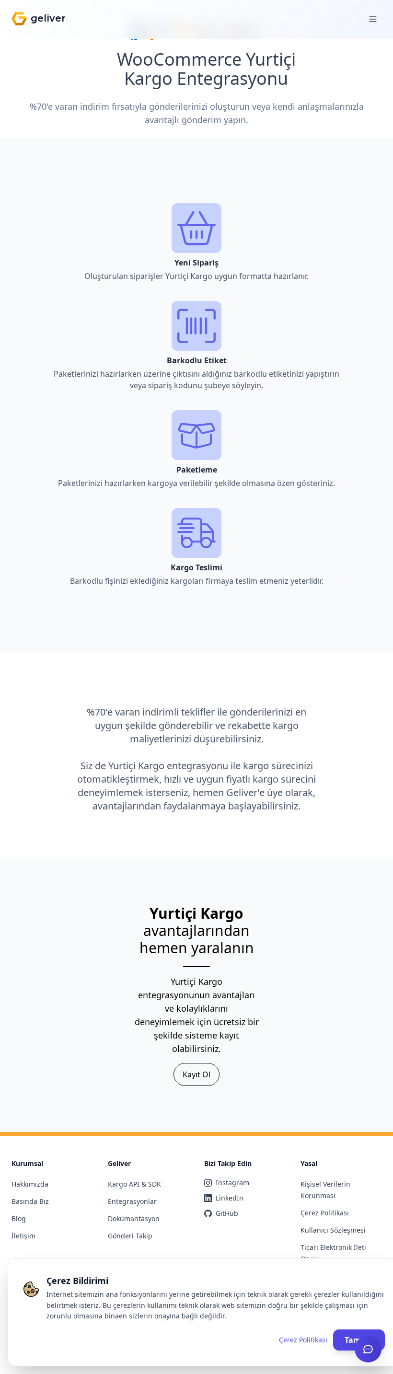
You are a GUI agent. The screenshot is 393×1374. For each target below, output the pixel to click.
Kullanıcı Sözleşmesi (333, 1230)
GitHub (227, 1213)
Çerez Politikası (325, 1212)
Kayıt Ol (196, 1074)
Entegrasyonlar (132, 1201)
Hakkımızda (30, 1184)
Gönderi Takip (130, 1235)
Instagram (232, 1182)
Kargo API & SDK (134, 1184)
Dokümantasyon (134, 1218)
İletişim (23, 1235)
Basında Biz (30, 1201)
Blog (19, 1218)
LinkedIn (229, 1197)
